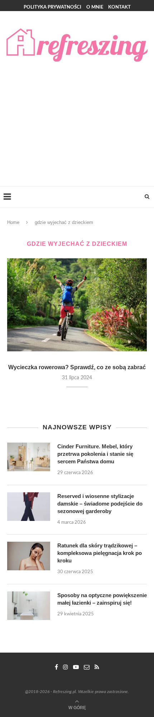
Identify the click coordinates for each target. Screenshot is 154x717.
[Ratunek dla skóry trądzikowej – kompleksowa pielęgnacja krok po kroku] (28, 556)
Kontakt (119, 7)
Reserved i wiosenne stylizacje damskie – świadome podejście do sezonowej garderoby (100, 503)
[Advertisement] (77, 118)
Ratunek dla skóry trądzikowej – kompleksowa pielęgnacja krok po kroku (99, 553)
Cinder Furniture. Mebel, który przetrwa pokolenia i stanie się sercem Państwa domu (95, 453)
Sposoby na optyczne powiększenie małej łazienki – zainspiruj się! (102, 599)
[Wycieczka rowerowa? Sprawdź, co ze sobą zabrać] (77, 304)
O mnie (94, 7)
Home (13, 222)
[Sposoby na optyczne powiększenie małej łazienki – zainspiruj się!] (28, 605)
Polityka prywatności (52, 7)
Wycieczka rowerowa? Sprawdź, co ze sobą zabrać (77, 367)
